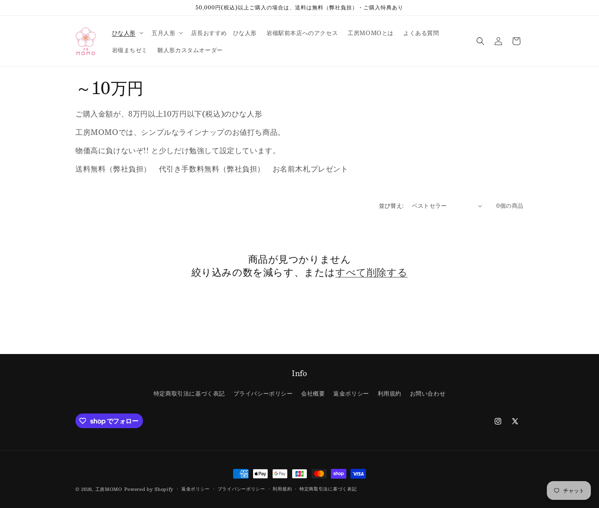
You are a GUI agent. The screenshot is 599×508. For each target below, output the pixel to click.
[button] (127, 32)
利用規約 (389, 393)
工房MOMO (108, 489)
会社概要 (313, 393)
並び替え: (391, 205)
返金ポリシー (351, 393)
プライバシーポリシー (263, 393)
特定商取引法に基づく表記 (189, 393)
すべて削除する (371, 272)
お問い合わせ (428, 393)
